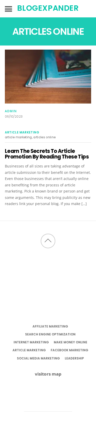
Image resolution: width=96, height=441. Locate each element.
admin (11, 111)
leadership (74, 358)
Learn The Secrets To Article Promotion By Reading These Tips (47, 154)
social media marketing (38, 358)
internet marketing (31, 342)
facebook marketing (69, 350)
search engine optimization (50, 334)
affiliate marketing (50, 326)
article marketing (22, 132)
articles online (44, 137)
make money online (70, 342)
